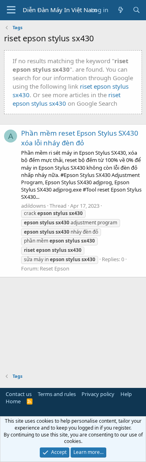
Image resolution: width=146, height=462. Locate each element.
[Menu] (11, 10)
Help (126, 394)
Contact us (19, 394)
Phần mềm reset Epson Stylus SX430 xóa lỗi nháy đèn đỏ (79, 137)
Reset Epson (54, 268)
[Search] (136, 9)
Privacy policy (98, 394)
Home (13, 401)
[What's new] (120, 9)
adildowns (33, 205)
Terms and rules (57, 394)
